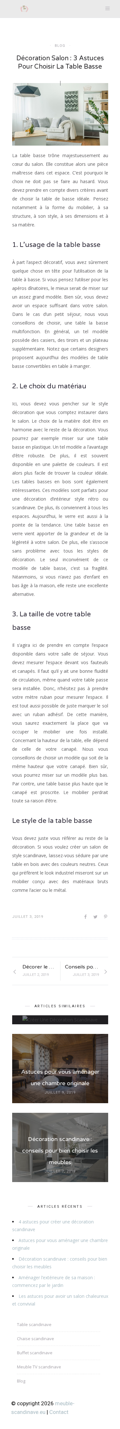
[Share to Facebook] (86, 916)
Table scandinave (34, 1324)
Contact (58, 1412)
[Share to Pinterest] (106, 916)
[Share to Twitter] (96, 916)
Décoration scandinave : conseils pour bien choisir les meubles (60, 1151)
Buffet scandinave (34, 1353)
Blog (60, 46)
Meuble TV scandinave (39, 1367)
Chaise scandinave (35, 1338)
